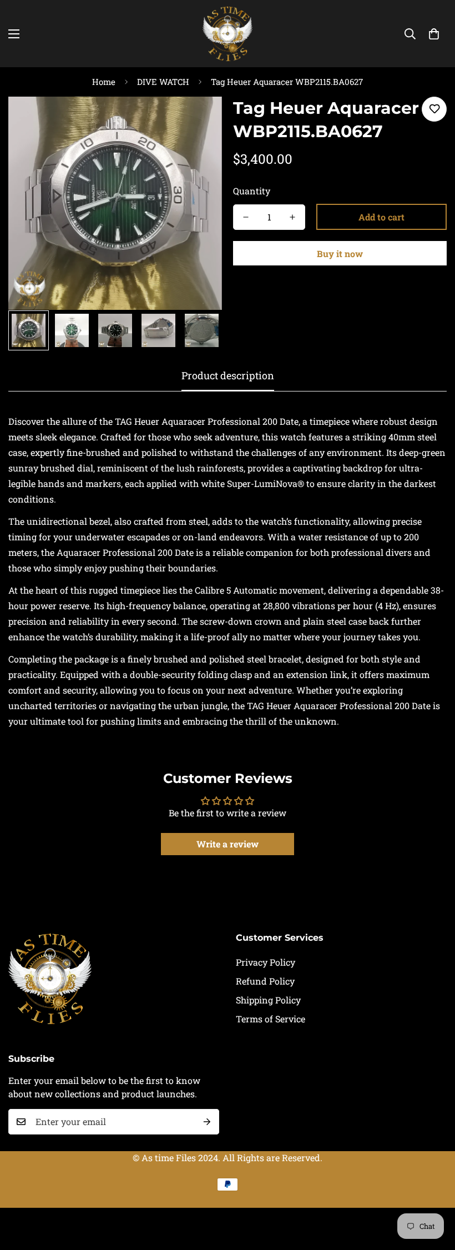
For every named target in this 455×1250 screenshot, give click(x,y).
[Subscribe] (207, 1121)
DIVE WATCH (163, 81)
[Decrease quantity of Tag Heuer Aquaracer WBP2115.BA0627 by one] (246, 217)
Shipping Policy (268, 1000)
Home (103, 81)
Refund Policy (265, 981)
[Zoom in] (198, 120)
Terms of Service (270, 1019)
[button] (434, 34)
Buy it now (340, 253)
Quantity (251, 191)
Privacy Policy (265, 962)
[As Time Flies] (227, 33)
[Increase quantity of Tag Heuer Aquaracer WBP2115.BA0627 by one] (292, 217)
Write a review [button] (227, 844)
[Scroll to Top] (433, 1189)
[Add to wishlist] (434, 109)
